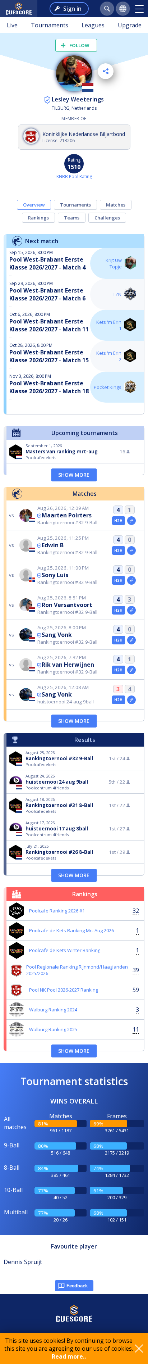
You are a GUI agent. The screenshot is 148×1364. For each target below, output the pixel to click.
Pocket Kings (107, 387)
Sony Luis (55, 575)
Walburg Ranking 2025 (53, 1029)
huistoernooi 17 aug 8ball (57, 828)
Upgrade (130, 25)
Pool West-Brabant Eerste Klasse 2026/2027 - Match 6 (47, 294)
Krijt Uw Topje (114, 263)
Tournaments (49, 25)
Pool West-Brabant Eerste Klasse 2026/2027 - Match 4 (47, 263)
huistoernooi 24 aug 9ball (57, 782)
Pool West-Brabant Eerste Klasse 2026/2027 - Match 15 (49, 356)
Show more (73, 474)
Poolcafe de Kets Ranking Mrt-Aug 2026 (71, 930)
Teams (71, 217)
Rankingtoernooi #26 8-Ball (59, 852)
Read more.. (69, 1356)
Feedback (77, 1285)
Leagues (93, 25)
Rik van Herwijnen (68, 665)
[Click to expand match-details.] (131, 520)
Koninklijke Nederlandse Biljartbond (83, 134)
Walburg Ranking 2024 (53, 1009)
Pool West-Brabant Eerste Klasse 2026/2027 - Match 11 (49, 325)
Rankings (38, 217)
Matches (115, 204)
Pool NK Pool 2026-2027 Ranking (63, 990)
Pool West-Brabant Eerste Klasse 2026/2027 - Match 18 (49, 387)
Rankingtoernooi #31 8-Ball (59, 805)
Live (12, 25)
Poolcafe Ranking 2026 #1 (57, 910)
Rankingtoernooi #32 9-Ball (59, 758)
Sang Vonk (57, 635)
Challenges (107, 217)
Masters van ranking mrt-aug (62, 451)
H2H (118, 520)
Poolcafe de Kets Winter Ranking (64, 950)
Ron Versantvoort (67, 605)
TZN (117, 294)
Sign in (72, 9)
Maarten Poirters (67, 515)
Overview (34, 204)
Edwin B (53, 545)
